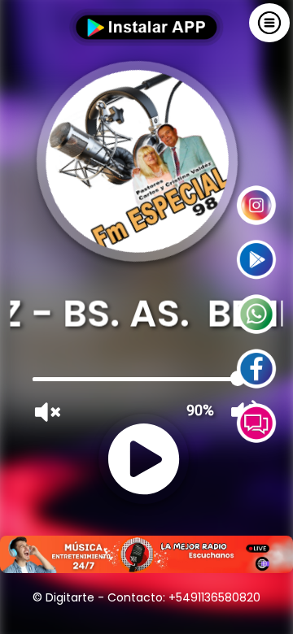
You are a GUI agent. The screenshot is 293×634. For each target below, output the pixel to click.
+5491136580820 (214, 597)
